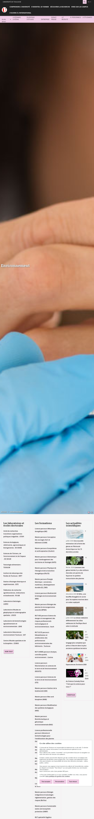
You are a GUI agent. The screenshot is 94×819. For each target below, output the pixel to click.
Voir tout (9, 652)
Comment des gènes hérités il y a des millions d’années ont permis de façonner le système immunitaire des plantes (77, 572)
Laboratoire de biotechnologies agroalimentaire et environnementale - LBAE (14, 623)
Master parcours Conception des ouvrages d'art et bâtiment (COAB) (45, 540)
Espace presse (53, 18)
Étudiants (88, 17)
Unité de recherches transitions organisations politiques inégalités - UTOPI (13, 534)
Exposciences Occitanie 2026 (76, 664)
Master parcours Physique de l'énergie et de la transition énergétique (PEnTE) (45, 570)
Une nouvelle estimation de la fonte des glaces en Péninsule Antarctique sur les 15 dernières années (75, 546)
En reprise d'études (31, 18)
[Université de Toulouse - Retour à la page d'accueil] (4, 10)
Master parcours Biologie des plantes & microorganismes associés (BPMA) (45, 607)
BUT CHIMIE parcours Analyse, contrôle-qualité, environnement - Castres (46, 654)
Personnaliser (59, 781)
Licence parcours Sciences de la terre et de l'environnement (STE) (46, 680)
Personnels (76, 17)
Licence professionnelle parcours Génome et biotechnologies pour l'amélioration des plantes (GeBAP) (44, 735)
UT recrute (65, 18)
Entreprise (45, 19)
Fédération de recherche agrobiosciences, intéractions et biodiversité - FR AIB (14, 593)
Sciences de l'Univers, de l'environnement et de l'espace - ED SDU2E (14, 556)
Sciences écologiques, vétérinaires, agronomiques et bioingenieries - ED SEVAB (14, 545)
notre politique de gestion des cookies (57, 776)
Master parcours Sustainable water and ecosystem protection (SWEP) (45, 809)
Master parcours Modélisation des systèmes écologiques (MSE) (46, 708)
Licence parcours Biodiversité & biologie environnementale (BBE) (45, 596)
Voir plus (71, 695)
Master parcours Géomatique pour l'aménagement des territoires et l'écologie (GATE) (45, 559)
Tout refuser (73, 781)
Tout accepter (46, 781)
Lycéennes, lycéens (17, 18)
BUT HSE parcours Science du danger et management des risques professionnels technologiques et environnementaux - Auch (45, 621)
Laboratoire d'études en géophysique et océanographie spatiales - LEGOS (14, 612)
